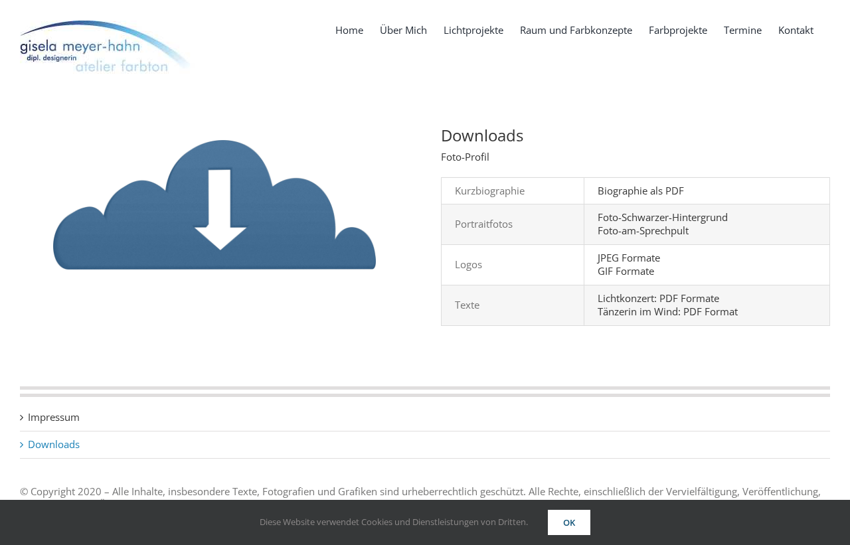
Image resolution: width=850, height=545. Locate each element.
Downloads (54, 444)
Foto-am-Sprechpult (643, 230)
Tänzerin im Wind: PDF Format (668, 311)
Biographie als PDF (641, 190)
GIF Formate (626, 270)
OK (569, 522)
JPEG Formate (629, 257)
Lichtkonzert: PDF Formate (658, 298)
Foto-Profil (465, 156)
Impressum (54, 417)
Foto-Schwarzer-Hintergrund (663, 217)
